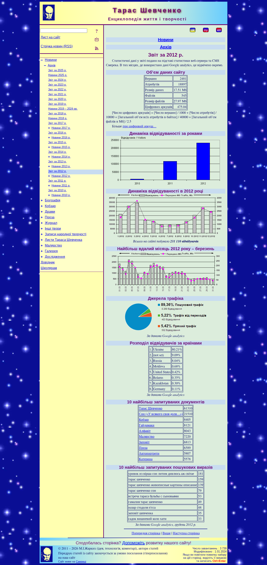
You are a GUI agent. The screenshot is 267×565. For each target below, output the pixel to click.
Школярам (49, 268)
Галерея (51, 251)
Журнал (51, 223)
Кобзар (50, 206)
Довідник (48, 262)
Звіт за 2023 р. (57, 84)
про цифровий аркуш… (139, 126)
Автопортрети (149, 453)
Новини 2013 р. (61, 166)
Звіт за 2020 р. (57, 99)
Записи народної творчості (65, 234)
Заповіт (144, 442)
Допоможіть (133, 543)
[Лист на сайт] (97, 39)
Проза (49, 217)
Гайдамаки (146, 425)
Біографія (52, 200)
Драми (50, 211)
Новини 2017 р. (61, 127)
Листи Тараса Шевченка (63, 240)
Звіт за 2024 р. (57, 79)
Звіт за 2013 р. (57, 161)
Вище (166, 533)
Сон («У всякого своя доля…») (161, 414)
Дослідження (55, 256)
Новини (51, 60)
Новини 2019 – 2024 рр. (63, 108)
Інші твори (53, 228)
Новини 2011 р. (61, 185)
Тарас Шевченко (150, 408)
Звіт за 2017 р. (57, 123)
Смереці (81, 561)
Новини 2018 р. (57, 118)
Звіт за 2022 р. (57, 89)
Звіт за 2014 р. (57, 151)
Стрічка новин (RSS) (57, 46)
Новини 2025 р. (57, 75)
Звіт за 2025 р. (57, 70)
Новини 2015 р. (61, 147)
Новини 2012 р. (61, 175)
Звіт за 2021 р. (57, 94)
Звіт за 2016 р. (57, 132)
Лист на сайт (50, 37)
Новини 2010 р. (61, 195)
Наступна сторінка (186, 533)
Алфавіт (145, 430)
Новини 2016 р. (61, 137)
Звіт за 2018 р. (57, 113)
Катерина (145, 459)
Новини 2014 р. (61, 156)
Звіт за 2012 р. (57, 171)
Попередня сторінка (146, 533)
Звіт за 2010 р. (57, 190)
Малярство (53, 245)
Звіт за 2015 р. (57, 142)
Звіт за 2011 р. (57, 180)
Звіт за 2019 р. (57, 103)
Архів (51, 65)
